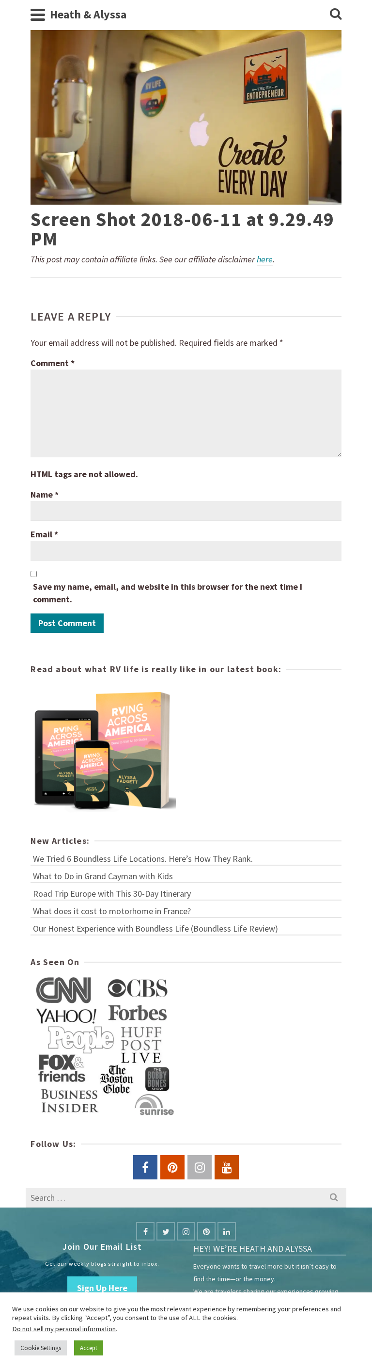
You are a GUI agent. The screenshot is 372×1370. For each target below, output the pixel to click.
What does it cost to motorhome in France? (112, 911)
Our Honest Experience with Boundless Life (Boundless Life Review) (155, 928)
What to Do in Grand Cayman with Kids (103, 876)
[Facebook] (145, 1231)
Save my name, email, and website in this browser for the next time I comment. (167, 593)
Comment (53, 363)
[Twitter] (165, 1231)
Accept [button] (88, 1348)
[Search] (335, 14)
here (265, 259)
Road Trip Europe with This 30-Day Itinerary (112, 893)
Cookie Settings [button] (40, 1348)
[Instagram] (186, 1231)
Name (45, 494)
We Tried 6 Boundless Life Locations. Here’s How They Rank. (143, 858)
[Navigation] (38, 14)
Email (44, 534)
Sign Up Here (102, 1287)
